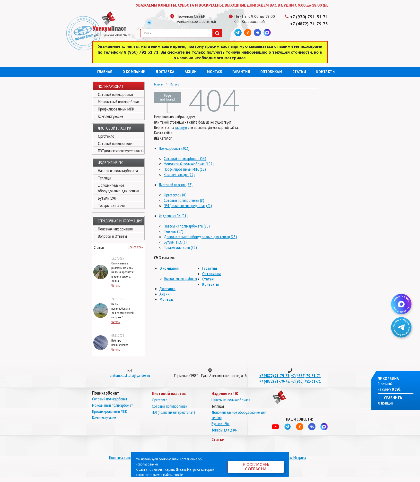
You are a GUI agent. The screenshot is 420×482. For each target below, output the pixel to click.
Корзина (391, 378)
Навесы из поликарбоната (118, 170)
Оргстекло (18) (175, 195)
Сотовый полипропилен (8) (184, 200)
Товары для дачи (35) (180, 247)
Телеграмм (238, 32)
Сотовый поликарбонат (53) (185, 158)
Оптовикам (271, 71)
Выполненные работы (180, 278)
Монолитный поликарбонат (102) (189, 164)
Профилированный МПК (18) (185, 169)
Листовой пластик (114, 128)
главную (181, 127)
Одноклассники (247, 32)
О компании (133, 71)
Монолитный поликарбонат (119, 101)
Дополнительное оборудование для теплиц (118, 188)
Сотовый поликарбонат (116, 94)
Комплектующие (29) (179, 174)
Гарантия (241, 71)
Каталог (175, 84)
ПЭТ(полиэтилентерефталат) (121, 150)
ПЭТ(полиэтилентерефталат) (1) (188, 205)
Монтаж (214, 71)
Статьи (299, 71)
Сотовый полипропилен (115, 143)
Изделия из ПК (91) (173, 216)
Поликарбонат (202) (174, 148)
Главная (104, 71)
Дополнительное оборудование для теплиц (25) (200, 236)
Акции (191, 71)
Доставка (165, 71)
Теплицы (104, 178)
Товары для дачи (111, 205)
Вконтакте (257, 32)
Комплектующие (110, 116)
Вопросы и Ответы (112, 236)
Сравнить (392, 397)
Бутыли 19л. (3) (175, 242)
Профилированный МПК (116, 109)
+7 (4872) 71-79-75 (309, 23)
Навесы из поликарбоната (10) (187, 226)
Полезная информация (115, 229)
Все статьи (135, 247)
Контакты (325, 71)
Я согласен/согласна (256, 467)
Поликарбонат (111, 86)
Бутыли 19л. (107, 198)
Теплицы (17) (173, 231)
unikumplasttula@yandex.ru (130, 375)
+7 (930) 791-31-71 (309, 16)
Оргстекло (106, 136)
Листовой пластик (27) (175, 184)
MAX (267, 32)
